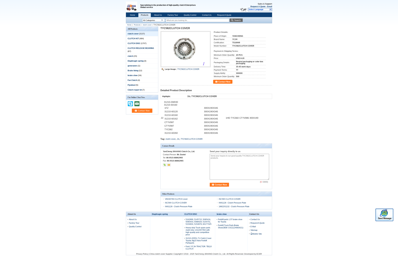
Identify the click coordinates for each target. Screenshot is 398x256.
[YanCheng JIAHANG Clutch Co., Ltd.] (270, 9)
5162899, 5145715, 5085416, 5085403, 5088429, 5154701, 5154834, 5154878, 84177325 (198, 221)
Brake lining (133, 71)
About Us (158, 15)
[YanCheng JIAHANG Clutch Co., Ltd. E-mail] (169, 165)
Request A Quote (258, 6)
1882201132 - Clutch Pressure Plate (234, 206)
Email (269, 6)
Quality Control (190, 15)
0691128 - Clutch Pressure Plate (232, 203)
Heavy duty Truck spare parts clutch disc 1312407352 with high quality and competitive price (198, 231)
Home (132, 15)
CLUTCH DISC (134, 43)
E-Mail (253, 227)
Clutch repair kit (135, 90)
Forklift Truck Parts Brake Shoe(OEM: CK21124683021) (230, 226)
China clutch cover (157, 254)
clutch (130, 56)
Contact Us (206, 15)
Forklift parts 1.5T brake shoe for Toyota (230, 220)
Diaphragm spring (135, 61)
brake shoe (133, 75)
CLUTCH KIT (133, 38)
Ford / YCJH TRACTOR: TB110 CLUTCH (199, 247)
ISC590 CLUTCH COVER (230, 199)
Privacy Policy (142, 254)
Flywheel (131, 85)
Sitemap (253, 230)
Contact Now (224, 82)
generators (132, 66)
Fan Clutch (132, 80)
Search (237, 20)
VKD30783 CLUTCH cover (176, 199)
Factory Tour (173, 15)
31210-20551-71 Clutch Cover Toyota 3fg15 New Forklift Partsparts (198, 240)
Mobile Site (257, 234)
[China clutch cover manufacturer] (133, 6)
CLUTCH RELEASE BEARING (141, 48)
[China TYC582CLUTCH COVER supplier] (185, 49)
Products (144, 15)
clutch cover (147, 25)
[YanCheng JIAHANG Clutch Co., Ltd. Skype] (164, 165)
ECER (259, 254)
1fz (178, 139)
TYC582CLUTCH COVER (188, 69)
